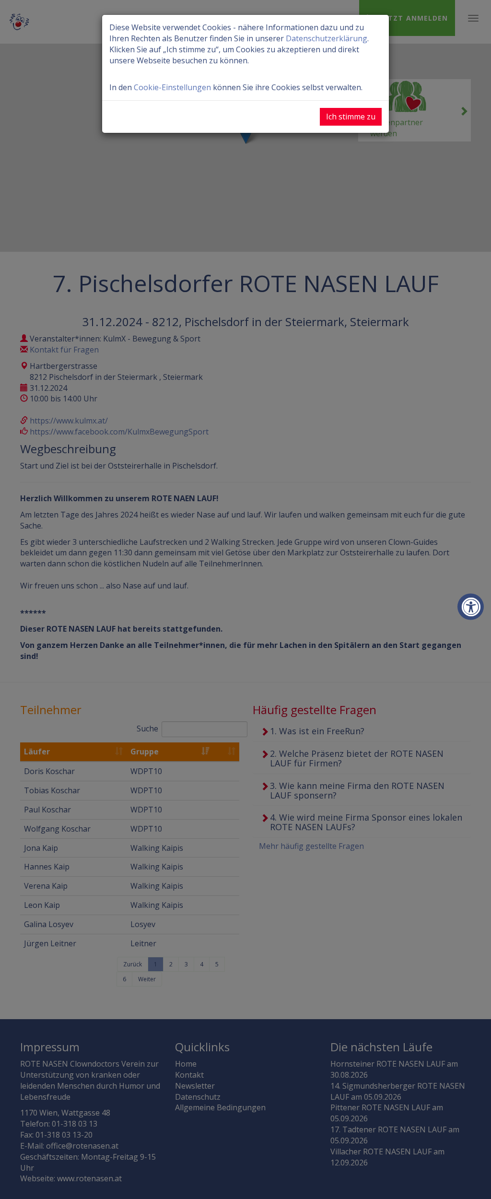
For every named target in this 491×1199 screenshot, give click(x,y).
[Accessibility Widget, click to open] (470, 607)
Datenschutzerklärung (326, 38)
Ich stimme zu (350, 116)
